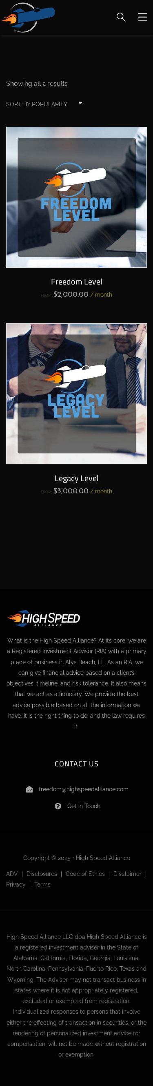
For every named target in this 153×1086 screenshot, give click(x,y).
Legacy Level (77, 478)
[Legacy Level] (76, 393)
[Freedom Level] (76, 197)
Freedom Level (76, 281)
